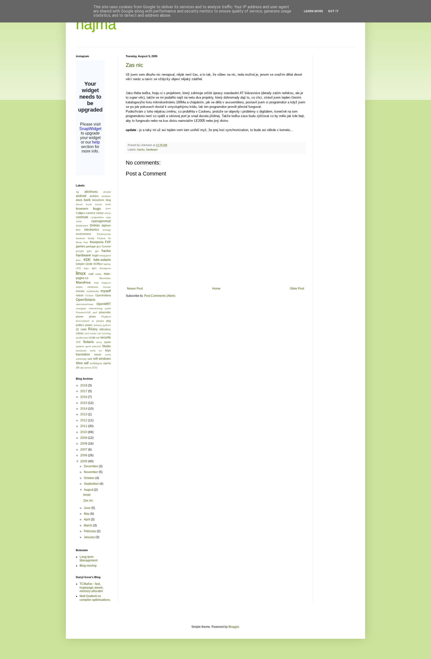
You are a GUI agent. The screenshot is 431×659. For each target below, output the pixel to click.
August (89, 490)
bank (87, 200)
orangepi (81, 308)
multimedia (93, 291)
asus (79, 200)
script (92, 337)
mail (91, 273)
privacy (98, 325)
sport (88, 346)
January (90, 537)
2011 (84, 426)
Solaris (88, 342)
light (94, 268)
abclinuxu (91, 191)
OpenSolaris (85, 300)
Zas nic (134, 65)
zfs (78, 367)
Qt (77, 329)
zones (87, 367)
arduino (94, 195)
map (96, 282)
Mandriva (83, 282)
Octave (89, 295)
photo (92, 316)
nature (80, 295)
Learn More (313, 11)
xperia (107, 363)
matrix (79, 287)
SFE (78, 342)
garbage (91, 246)
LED (78, 268)
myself (106, 291)
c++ (108, 208)
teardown (81, 350)
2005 (84, 461)
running (106, 333)
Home (216, 288)
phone (79, 316)
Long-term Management (89, 558)
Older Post (297, 288)
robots (80, 333)
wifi (95, 358)
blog (108, 199)
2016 (84, 397)
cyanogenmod (101, 221)
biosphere (98, 199)
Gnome (106, 246)
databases (82, 225)
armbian (106, 196)
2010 (84, 432)
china (108, 213)
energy (107, 229)
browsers (82, 208)
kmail (87, 494)
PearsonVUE (83, 312)
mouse (107, 287)
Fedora (101, 238)
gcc (99, 246)
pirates (100, 321)
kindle (89, 263)
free (86, 242)
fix (109, 238)
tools (93, 350)
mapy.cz (106, 282)
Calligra (80, 212)
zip (82, 367)
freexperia (97, 242)
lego (86, 268)
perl (95, 312)
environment (83, 233)
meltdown (92, 287)
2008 (84, 443)
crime (79, 221)
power (89, 325)
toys (108, 350)
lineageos (105, 268)
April (87, 519)
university (81, 358)
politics (80, 325)
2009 (84, 438)
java (78, 260)
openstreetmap (84, 304)
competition (97, 217)
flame (79, 242)
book (89, 204)
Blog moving (88, 565)
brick (108, 204)
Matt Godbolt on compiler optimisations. (95, 597)
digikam (106, 225)
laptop (107, 264)
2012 (84, 420)
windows (105, 358)
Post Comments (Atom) (159, 296)
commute (82, 217)
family (91, 238)
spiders (80, 346)
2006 (84, 455)
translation (83, 354)
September (92, 484)
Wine (79, 363)
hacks (141, 149)
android (81, 196)
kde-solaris (102, 260)
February (90, 531)
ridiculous (105, 329)
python (107, 325)
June (87, 508)
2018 (84, 385)
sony (99, 342)
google (80, 251)
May (87, 513)
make (98, 274)
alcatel (107, 191)
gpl (97, 251)
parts (108, 308)
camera (90, 212)
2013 (84, 414)
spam (107, 341)
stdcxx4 (96, 346)
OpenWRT (104, 304)
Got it (333, 11)
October (89, 478)
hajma (96, 24)
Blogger (233, 627)
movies (80, 291)
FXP (108, 242)
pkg (108, 320)
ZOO (95, 367)
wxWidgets (96, 363)
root (87, 333)
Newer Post (135, 288)
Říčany (93, 329)
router (93, 333)
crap (108, 217)
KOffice (98, 263)
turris (108, 354)
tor (100, 350)
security (105, 337)
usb (90, 358)
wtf (86, 363)
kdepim (80, 263)
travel (97, 354)
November (91, 472)
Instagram (105, 255)
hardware (152, 149)
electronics (91, 229)
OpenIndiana (103, 295)
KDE (87, 260)
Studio (106, 346)
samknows (82, 337)
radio (84, 329)
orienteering (96, 308)
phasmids (105, 312)
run (99, 333)
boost (98, 204)
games (80, 246)
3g (77, 191)
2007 (84, 449)
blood (79, 204)
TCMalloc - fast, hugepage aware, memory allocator (92, 587)
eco (78, 229)
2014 (84, 408)
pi (93, 321)
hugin (95, 255)
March (88, 525)
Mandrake (105, 278)
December (91, 466)
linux (81, 273)
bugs (97, 208)
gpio (89, 251)
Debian (95, 225)
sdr (98, 337)
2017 (84, 391)
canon (100, 212)
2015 (84, 403)
